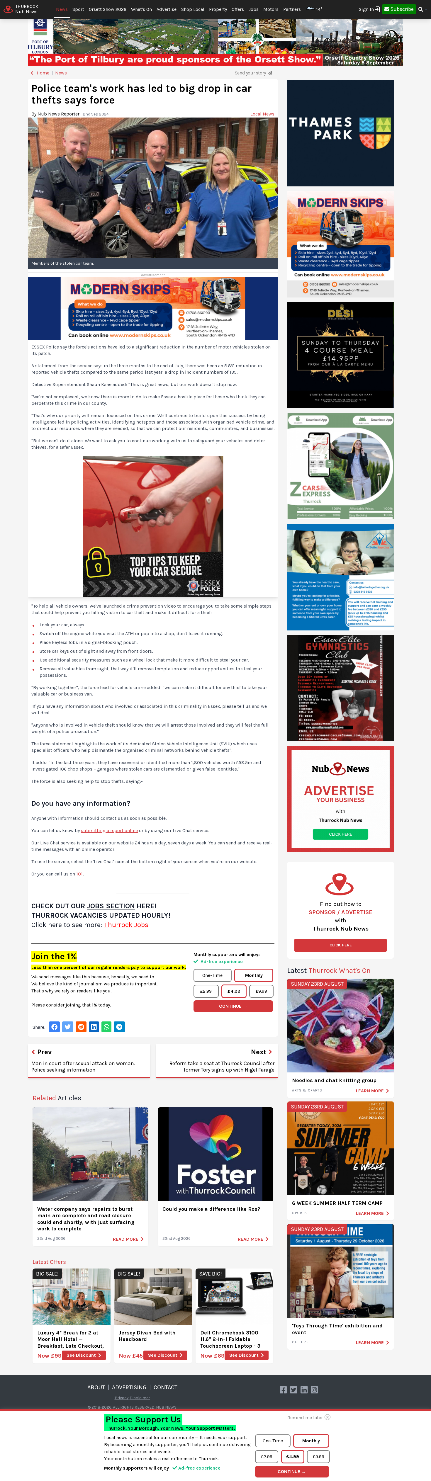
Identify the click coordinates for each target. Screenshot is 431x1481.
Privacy (122, 1397)
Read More (125, 1239)
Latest (329, 970)
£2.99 (206, 991)
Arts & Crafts (307, 1090)
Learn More (370, 1091)
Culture (300, 1342)
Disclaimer (140, 1397)
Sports (299, 1213)
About (96, 1387)
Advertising (129, 1387)
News (62, 9)
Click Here (341, 945)
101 (79, 874)
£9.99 (261, 991)
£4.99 (234, 991)
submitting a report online (109, 830)
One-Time (212, 975)
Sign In (366, 9)
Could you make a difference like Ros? (211, 1209)
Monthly (254, 975)
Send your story (251, 73)
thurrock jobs (126, 925)
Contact (165, 1387)
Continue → (233, 1006)
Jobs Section (111, 906)
